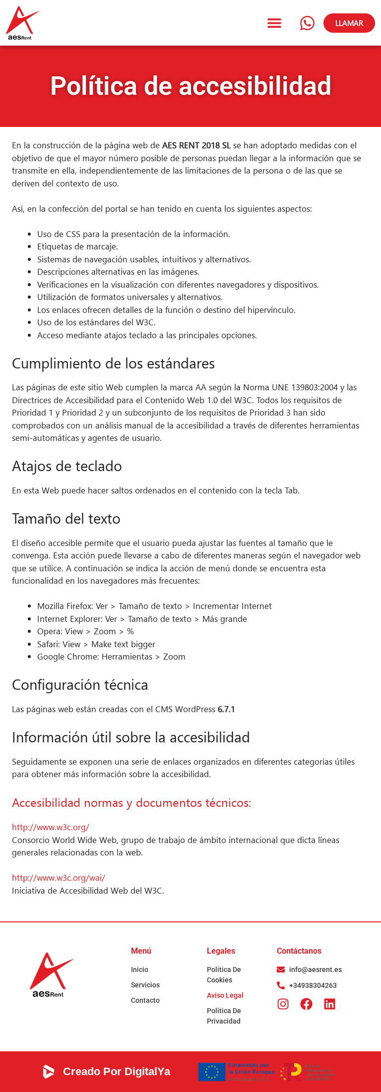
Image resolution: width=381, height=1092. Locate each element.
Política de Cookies (224, 975)
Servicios (145, 985)
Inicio (139, 969)
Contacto (145, 1000)
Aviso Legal (225, 995)
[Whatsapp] (307, 22)
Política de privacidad (224, 1016)
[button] (274, 23)
